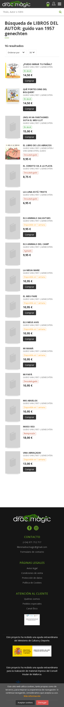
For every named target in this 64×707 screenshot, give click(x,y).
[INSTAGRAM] (36, 528)
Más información (32, 696)
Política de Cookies (32, 582)
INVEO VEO (29, 426)
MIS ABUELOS (30, 400)
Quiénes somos (32, 598)
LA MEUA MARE (31, 270)
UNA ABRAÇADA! (32, 452)
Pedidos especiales (32, 603)
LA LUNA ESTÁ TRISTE (35, 191)
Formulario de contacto (32, 551)
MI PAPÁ (27, 374)
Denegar (42, 702)
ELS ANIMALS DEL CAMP (36, 244)
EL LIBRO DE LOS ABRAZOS (37, 145)
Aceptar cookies (25, 702)
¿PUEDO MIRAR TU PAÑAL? (37, 64)
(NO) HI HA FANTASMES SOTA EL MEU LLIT (35, 119)
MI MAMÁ (28, 348)
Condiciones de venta (32, 573)
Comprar (29, 80)
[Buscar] (60, 11)
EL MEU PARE (30, 296)
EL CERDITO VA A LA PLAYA (37, 165)
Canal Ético (32, 608)
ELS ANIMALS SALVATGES (36, 218)
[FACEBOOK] (29, 528)
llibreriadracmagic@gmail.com (32, 547)
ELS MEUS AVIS (31, 322)
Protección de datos (32, 577)
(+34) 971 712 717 (32, 542)
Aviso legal (32, 568)
